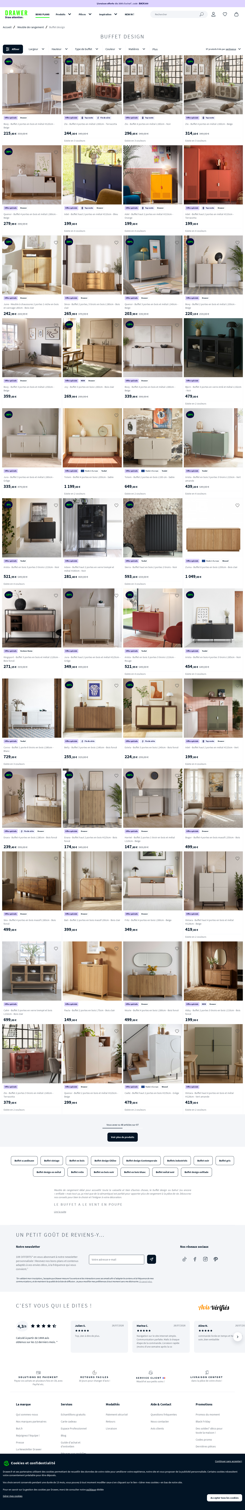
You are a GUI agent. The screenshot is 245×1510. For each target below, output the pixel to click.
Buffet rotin (77, 1172)
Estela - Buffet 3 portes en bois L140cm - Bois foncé (151, 747)
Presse (20, 1442)
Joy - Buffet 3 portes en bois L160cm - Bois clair (89, 386)
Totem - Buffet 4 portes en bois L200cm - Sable (89, 477)
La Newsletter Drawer (29, 1449)
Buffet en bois (76, 1160)
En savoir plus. (145, 1281)
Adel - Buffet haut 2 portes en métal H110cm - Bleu (91, 214)
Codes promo (204, 1439)
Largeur (33, 49)
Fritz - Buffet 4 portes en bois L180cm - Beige (148, 920)
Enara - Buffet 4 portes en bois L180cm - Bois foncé (30, 837)
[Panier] (236, 14)
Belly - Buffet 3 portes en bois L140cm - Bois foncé (90, 747)
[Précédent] (78, 1336)
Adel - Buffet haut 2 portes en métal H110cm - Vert (212, 747)
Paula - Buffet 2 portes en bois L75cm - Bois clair (89, 1010)
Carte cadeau (69, 1421)
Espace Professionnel (74, 1428)
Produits (60, 14)
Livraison (111, 1428)
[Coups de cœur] (225, 14)
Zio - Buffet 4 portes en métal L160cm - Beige (209, 124)
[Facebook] (194, 1259)
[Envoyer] (151, 1259)
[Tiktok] (184, 1259)
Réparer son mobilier (73, 1453)
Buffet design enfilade (196, 1172)
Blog (63, 1435)
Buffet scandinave (24, 1160)
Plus (155, 49)
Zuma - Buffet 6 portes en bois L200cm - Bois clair (211, 567)
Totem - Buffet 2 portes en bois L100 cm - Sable (150, 477)
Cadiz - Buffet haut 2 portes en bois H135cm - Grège (152, 1093)
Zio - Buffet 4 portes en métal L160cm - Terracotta (90, 124)
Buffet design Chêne (105, 1160)
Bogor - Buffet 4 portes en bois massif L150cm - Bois (212, 837)
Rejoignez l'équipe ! (28, 1435)
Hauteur (57, 49)
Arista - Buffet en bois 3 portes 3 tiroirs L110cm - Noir (31, 567)
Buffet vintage (51, 1160)
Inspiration (105, 14)
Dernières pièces (206, 1446)
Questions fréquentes (164, 1414)
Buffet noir (203, 1160)
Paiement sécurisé (117, 1414)
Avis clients (157, 1428)
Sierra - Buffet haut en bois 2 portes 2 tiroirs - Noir (151, 567)
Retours (110, 1421)
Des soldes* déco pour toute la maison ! (209, 1430)
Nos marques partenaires (31, 1421)
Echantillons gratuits (73, 1414)
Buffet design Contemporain (141, 1160)
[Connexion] (213, 14)
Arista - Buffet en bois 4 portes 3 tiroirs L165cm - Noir (213, 657)
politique (91, 1489)
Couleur (110, 49)
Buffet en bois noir (104, 1172)
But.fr (19, 1428)
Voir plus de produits (122, 1137)
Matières (134, 49)
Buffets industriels (177, 1160)
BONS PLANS (43, 14)
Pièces (82, 14)
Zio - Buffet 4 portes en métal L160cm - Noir (148, 124)
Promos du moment (208, 1414)
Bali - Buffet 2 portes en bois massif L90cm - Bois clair (92, 920)
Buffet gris (224, 1160)
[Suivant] (237, 1336)
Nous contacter (160, 1421)
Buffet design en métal (49, 1172)
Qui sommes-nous (27, 1414)
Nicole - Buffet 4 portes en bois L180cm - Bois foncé (152, 1010)
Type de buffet (83, 49)
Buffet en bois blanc (135, 1172)
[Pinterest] (215, 1259)
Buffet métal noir (165, 1172)
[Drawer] (16, 14)
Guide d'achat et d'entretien (70, 1444)
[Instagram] (205, 1259)
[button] (122, 49)
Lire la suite (60, 1211)
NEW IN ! (129, 14)
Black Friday (203, 1421)
